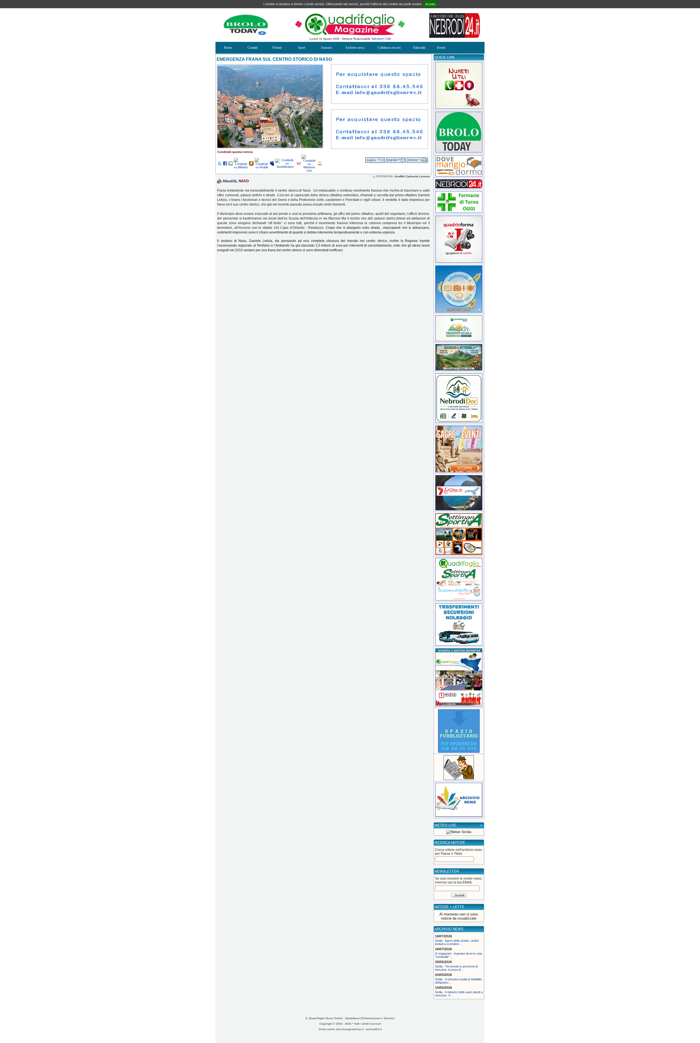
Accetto (430, 4)
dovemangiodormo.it (349, 1029)
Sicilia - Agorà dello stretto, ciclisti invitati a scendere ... (457, 942)
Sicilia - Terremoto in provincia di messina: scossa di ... (456, 968)
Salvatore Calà (381, 38)
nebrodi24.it (374, 1029)
